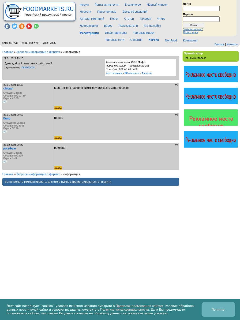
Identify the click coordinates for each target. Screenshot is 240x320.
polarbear (9, 148)
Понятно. (218, 309)
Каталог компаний (92, 18)
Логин (187, 3)
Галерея (145, 18)
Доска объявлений (135, 11)
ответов (132, 73)
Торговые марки (143, 32)
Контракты (190, 40)
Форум (84, 4)
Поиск (114, 18)
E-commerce (133, 4)
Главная (7, 52)
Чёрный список (157, 4)
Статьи (129, 18)
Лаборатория (89, 25)
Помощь (219, 44)
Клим (7, 118)
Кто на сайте (152, 25)
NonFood (171, 40)
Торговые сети (114, 39)
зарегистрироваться (83, 181)
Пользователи (128, 25)
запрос (147, 73)
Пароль (188, 14)
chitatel (8, 88)
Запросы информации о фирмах (38, 52)
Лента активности (107, 4)
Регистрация (190, 32)
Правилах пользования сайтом (139, 306)
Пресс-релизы (106, 11)
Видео (108, 25)
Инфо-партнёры (116, 32)
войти (107, 181)
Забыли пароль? (193, 29)
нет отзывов (114, 73)
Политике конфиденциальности (124, 309)
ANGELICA (28, 67)
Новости (85, 11)
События (136, 39)
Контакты (232, 44)
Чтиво (161, 18)
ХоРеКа (154, 39)
